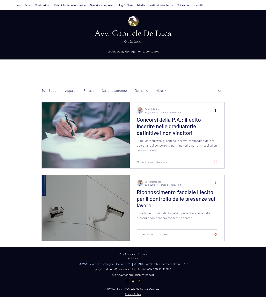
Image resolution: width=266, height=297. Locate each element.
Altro (159, 90)
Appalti (70, 90)
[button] (37, 5)
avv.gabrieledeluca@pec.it (137, 275)
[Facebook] (127, 281)
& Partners (133, 258)
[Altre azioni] (216, 110)
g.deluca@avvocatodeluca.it (122, 269)
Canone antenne (114, 90)
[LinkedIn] (139, 281)
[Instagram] (133, 281)
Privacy (88, 90)
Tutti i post (49, 90)
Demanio (141, 90)
